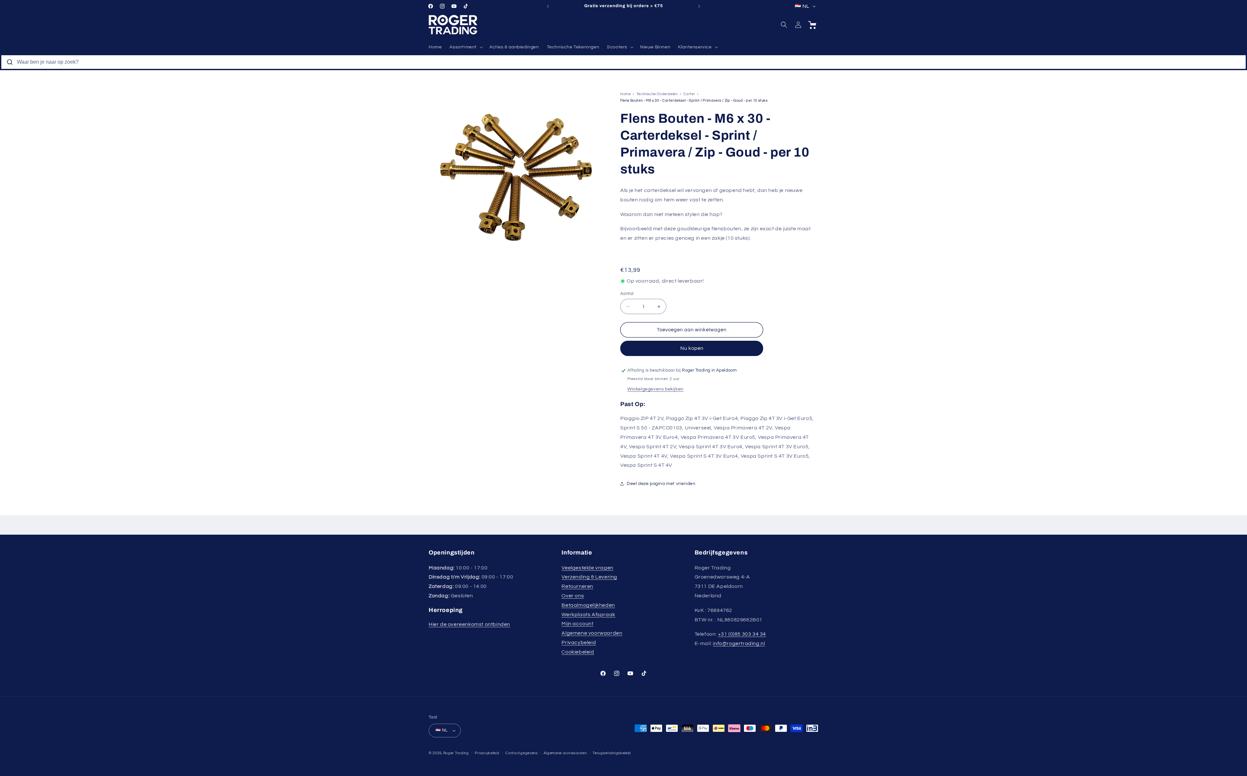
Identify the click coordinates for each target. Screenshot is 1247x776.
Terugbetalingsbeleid (612, 753)
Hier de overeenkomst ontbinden (469, 624)
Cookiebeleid (577, 652)
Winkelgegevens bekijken (655, 389)
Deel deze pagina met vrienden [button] (661, 483)
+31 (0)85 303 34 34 (742, 634)
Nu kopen (691, 348)
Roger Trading (456, 753)
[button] (465, 47)
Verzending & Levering (589, 576)
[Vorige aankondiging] (548, 6)
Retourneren (577, 586)
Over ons (572, 595)
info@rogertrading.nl (739, 643)
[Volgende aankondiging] (699, 6)
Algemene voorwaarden (591, 633)
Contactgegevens (521, 753)
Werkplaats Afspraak (588, 614)
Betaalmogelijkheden (588, 605)
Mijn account (577, 623)
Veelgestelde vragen (587, 567)
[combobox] (623, 62)
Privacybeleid (578, 642)
